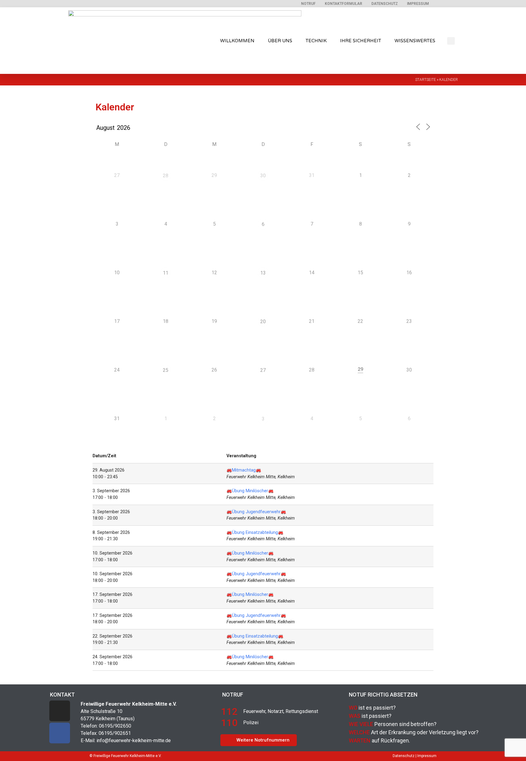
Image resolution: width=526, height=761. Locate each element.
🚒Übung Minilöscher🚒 (250, 490)
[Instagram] (59, 710)
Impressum (427, 756)
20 (263, 321)
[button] (451, 41)
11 (165, 273)
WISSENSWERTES (414, 40)
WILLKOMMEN (237, 40)
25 (165, 370)
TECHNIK (316, 40)
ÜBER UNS (280, 40)
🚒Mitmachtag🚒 (243, 470)
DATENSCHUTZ (384, 4)
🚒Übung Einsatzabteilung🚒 (254, 532)
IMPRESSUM (418, 4)
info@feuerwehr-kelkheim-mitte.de (133, 740)
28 (165, 175)
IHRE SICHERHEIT (360, 40)
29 (360, 369)
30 (263, 175)
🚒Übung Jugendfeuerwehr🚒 (256, 511)
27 (263, 370)
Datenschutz (404, 756)
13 (263, 273)
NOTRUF (308, 4)
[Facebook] (59, 733)
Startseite (425, 80)
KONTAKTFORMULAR (343, 4)
